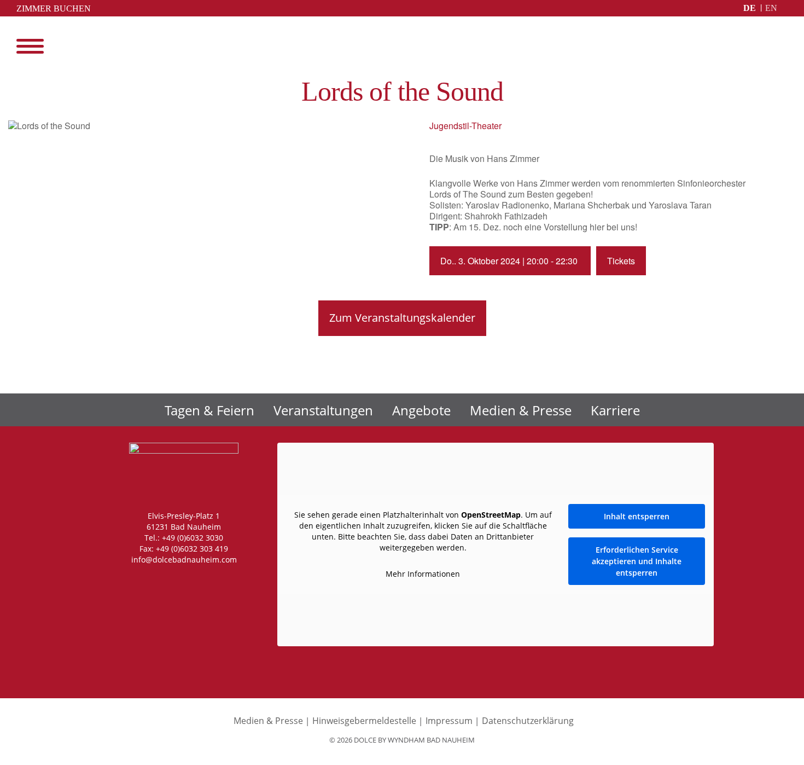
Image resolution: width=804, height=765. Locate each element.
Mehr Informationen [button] (423, 574)
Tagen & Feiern (209, 410)
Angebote (421, 410)
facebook (157, 580)
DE (749, 8)
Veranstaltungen (323, 410)
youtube (181, 580)
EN (771, 8)
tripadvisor (226, 580)
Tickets (621, 260)
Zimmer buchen (53, 8)
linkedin (204, 580)
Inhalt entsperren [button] (636, 516)
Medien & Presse (521, 410)
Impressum (449, 721)
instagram (135, 580)
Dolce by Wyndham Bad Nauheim (402, 47)
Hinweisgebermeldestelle (364, 721)
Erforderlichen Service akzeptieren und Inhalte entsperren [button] (636, 561)
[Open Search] (782, 46)
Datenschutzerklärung (528, 721)
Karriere (615, 410)
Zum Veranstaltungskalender (402, 317)
